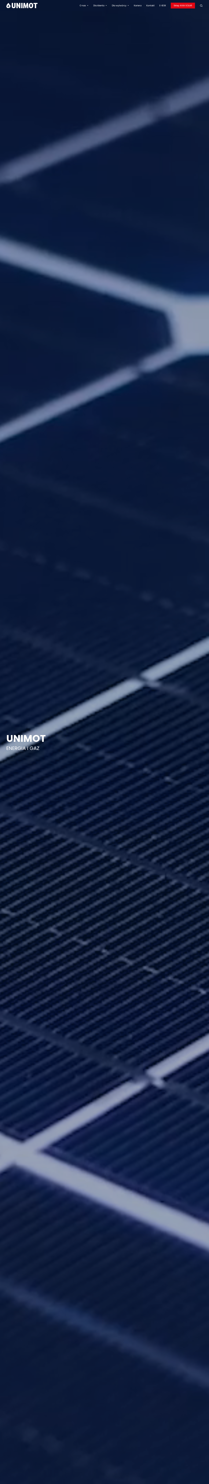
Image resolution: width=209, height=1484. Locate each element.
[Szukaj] (201, 5)
